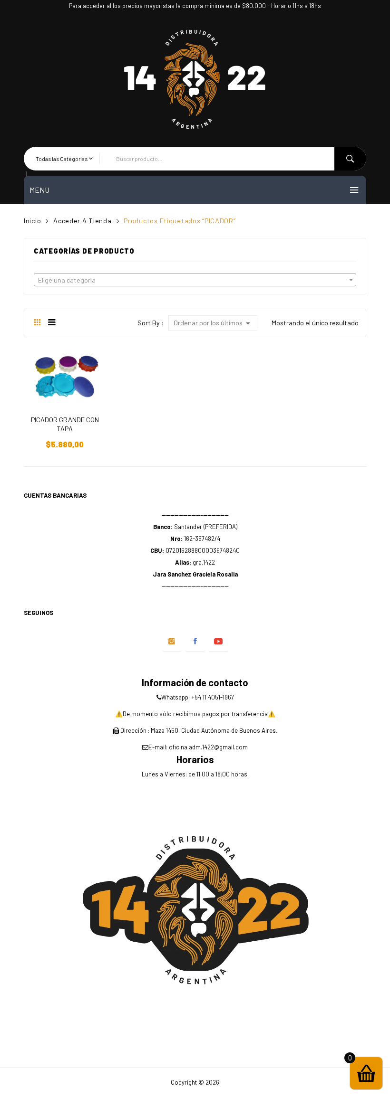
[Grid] (37, 323)
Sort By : (150, 323)
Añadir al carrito (64, 437)
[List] (52, 323)
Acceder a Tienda (82, 221)
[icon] (172, 641)
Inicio (32, 221)
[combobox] (195, 279)
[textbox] (195, 280)
